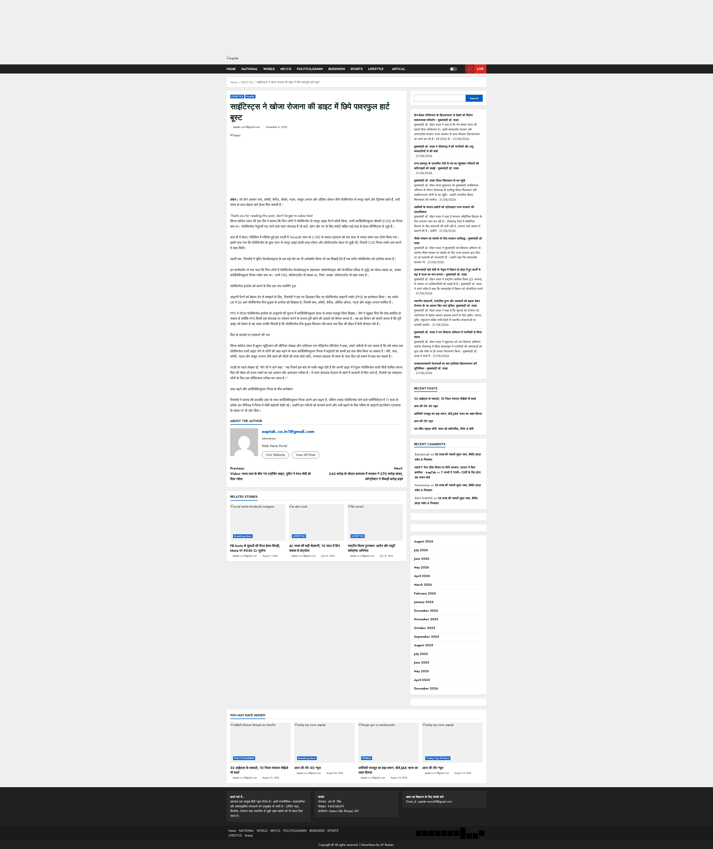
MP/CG (285, 69)
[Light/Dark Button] (453, 69)
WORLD (269, 69)
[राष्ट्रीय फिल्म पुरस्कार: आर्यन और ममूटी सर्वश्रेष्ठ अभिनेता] (375, 522)
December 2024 (426, 688)
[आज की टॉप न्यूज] (452, 743)
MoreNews (368, 845)
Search (474, 98)
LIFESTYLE (376, 69)
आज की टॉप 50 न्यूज (426, 406)
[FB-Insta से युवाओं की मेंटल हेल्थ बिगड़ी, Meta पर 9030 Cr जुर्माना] (257, 522)
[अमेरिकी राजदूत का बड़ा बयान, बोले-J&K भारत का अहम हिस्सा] (388, 743)
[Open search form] (461, 69)
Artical (398, 69)
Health (250, 96)
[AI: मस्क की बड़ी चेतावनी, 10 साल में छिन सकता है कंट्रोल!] (316, 522)
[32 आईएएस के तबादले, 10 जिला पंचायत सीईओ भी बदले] (260, 743)
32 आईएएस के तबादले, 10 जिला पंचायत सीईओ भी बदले (445, 399)
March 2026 (423, 585)
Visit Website (275, 454)
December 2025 (426, 611)
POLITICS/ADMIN (310, 69)
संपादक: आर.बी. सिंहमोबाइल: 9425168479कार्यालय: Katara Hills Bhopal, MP (338, 804)
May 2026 (421, 567)
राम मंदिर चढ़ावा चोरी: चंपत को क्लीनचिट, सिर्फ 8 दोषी (443, 429)
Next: (366, 474)
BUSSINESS (336, 69)
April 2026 (422, 576)
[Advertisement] (356, 26)
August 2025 (423, 645)
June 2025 (421, 662)
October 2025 (424, 628)
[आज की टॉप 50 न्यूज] (324, 743)
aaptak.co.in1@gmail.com (246, 127)
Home (231, 69)
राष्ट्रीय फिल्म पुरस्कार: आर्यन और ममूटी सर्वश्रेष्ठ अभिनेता (371, 548)
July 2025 (421, 654)
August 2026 (423, 541)
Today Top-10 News (437, 758)
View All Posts (305, 454)
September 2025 (426, 637)
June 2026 (421, 559)
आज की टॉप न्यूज (423, 421)
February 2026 (425, 593)
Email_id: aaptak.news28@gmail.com (429, 799)
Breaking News (243, 536)
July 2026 (421, 550)
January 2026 (424, 602)
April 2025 (422, 680)
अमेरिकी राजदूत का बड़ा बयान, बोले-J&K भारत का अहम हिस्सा (448, 414)
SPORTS (357, 69)
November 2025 (426, 619)
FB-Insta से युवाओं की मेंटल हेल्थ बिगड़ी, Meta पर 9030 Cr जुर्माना (255, 548)
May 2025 (421, 671)
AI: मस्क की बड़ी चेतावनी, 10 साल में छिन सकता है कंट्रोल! (314, 548)
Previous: (270, 474)
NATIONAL (249, 69)
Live (480, 69)
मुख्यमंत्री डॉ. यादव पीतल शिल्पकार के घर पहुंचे (439, 180)
